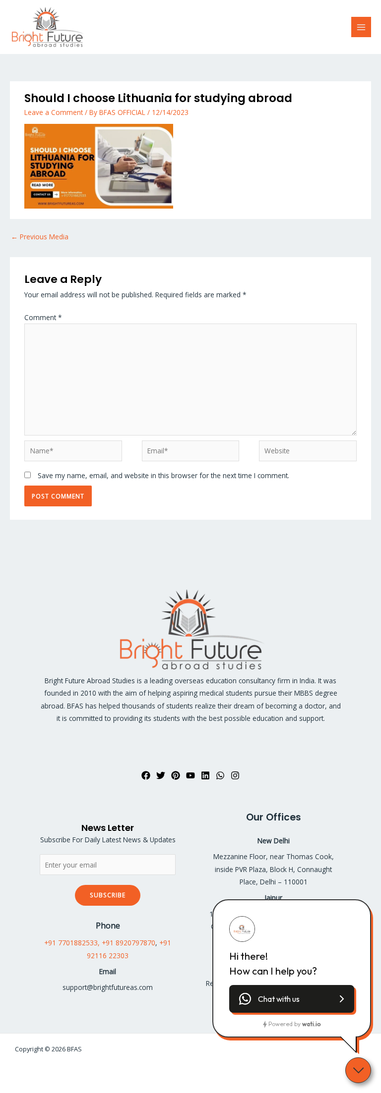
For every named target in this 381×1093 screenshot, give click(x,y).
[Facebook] (145, 775)
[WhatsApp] (220, 775)
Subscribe (108, 895)
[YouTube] (190, 775)
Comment (43, 317)
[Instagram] (235, 775)
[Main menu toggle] (361, 27)
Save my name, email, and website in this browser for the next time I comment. (163, 475)
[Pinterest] (175, 775)
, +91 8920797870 (126, 942)
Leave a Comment (53, 112)
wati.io (311, 1024)
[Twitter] (160, 775)
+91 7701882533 (71, 942)
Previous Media (39, 236)
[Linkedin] (205, 775)
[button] (291, 999)
